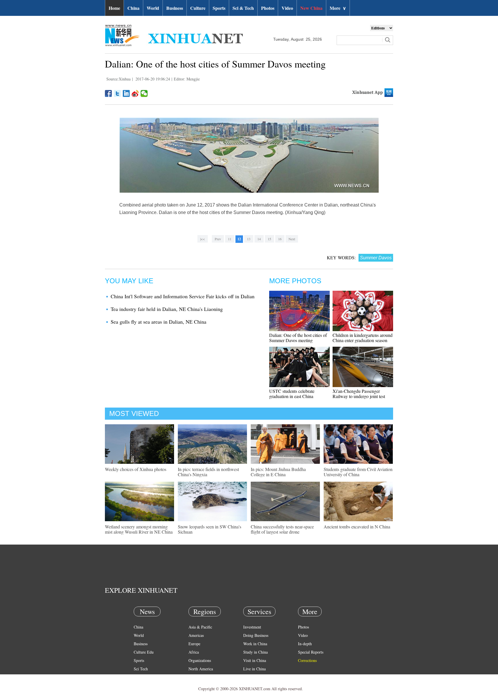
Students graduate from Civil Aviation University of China (358, 471)
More (338, 8)
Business (174, 8)
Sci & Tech (243, 8)
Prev (218, 239)
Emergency (252, 677)
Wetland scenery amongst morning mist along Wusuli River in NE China (139, 529)
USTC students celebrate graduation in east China (291, 393)
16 (280, 239)
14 (259, 239)
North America (200, 668)
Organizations (199, 660)
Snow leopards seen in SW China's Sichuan (209, 529)
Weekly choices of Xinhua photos (135, 469)
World (153, 8)
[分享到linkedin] (126, 93)
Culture (197, 8)
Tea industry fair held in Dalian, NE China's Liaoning (167, 308)
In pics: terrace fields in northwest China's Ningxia (208, 471)
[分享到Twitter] (117, 93)
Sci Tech (141, 668)
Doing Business (255, 635)
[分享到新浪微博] (135, 93)
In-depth (305, 643)
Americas (196, 635)
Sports (219, 8)
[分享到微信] (144, 93)
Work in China (255, 643)
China (133, 8)
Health (139, 677)
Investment (252, 627)
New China (311, 8)
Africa (193, 652)
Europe (194, 643)
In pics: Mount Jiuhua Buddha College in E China (278, 471)
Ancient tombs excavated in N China (357, 527)
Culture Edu (144, 652)
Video (287, 8)
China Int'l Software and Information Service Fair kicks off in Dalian (182, 296)
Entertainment (145, 685)
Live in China (254, 668)
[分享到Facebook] (108, 93)
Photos (267, 8)
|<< (202, 239)
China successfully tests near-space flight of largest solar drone (282, 529)
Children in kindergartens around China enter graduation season (363, 337)
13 (248, 239)
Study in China (255, 652)
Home (114, 8)
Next (291, 239)
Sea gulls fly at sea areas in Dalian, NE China (158, 321)
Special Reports (310, 652)
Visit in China (254, 660)
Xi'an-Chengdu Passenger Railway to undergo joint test (359, 393)
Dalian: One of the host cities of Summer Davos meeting (298, 337)
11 (229, 239)
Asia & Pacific (200, 627)
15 (269, 239)
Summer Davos (376, 257)
